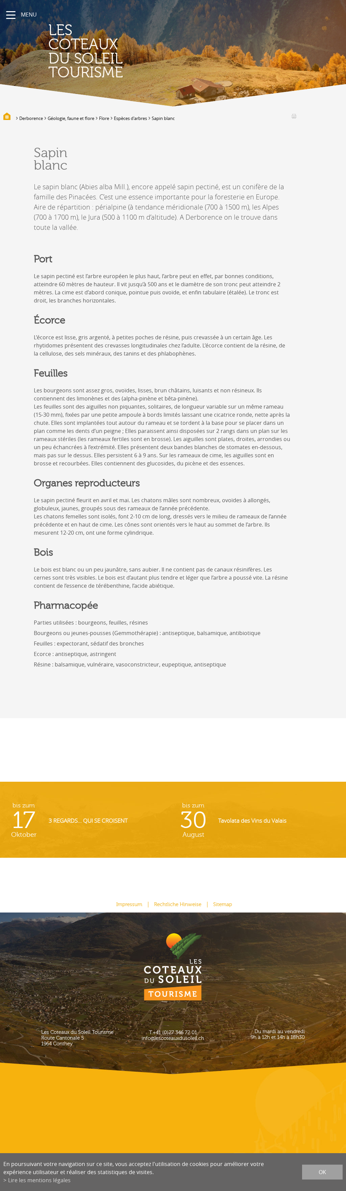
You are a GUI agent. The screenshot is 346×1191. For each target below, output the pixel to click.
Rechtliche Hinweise (177, 904)
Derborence (31, 118)
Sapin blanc (163, 118)
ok (322, 1172)
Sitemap (222, 904)
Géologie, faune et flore (71, 118)
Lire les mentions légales (39, 1180)
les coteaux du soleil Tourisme (85, 51)
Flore (104, 118)
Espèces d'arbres (130, 118)
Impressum (129, 904)
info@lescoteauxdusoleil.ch (173, 1038)
